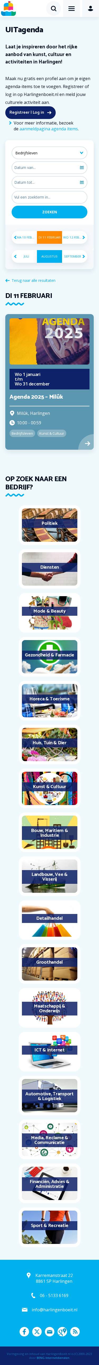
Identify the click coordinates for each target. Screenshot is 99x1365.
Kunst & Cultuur (49, 787)
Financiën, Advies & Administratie (49, 1184)
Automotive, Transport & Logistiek (49, 1096)
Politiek (49, 523)
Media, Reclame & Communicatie (49, 1140)
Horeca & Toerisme (49, 699)
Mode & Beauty (49, 611)
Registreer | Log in (27, 112)
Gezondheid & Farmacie (49, 655)
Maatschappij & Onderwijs (49, 1008)
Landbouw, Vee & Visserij (49, 877)
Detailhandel (49, 918)
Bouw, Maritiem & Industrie (49, 833)
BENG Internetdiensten (53, 1358)
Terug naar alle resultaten (33, 280)
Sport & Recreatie (49, 1226)
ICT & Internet (49, 1050)
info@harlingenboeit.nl (54, 1310)
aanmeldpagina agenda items (49, 129)
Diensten (49, 567)
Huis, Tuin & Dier (49, 743)
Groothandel (49, 962)
